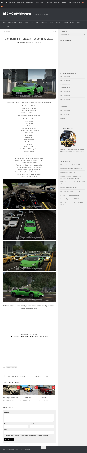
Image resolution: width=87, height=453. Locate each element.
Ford (37, 22)
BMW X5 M (28, 398)
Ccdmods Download (24, 42)
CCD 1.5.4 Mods (65, 88)
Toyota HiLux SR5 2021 (72, 199)
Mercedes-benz (12, 22)
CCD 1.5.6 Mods (65, 95)
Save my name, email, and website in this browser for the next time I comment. (27, 435)
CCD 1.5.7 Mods (65, 99)
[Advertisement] (29, 57)
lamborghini (14, 367)
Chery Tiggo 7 (72, 172)
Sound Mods (29, 2)
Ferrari (78, 22)
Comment (7, 412)
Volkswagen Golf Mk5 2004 (74, 168)
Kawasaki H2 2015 (72, 187)
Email (32, 423)
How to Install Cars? (74, 2)
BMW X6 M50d (45, 398)
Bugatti (72, 22)
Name (6, 423)
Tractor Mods (39, 2)
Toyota (26, 22)
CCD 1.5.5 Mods (65, 91)
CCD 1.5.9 (64, 107)
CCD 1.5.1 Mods (65, 76)
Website (6, 429)
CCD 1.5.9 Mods (65, 110)
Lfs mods (57, 2)
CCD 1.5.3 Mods (65, 84)
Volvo (8, 27)
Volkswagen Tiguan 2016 (10, 398)
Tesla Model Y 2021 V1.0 (73, 191)
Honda (51, 22)
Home (4, 22)
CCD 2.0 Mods (65, 114)
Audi (32, 22)
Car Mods (12, 2)
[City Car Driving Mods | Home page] (17, 13)
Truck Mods (48, 2)
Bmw (20, 22)
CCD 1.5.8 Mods (65, 103)
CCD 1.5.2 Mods (65, 80)
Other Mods (20, 2)
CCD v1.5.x (64, 118)
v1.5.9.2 (63, 122)
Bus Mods (4, 2)
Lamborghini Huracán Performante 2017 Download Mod (29, 336)
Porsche (58, 22)
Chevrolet (65, 22)
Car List (64, 2)
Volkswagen (43, 22)
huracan (8, 367)
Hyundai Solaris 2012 (73, 195)
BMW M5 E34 (76, 164)
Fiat (3, 27)
